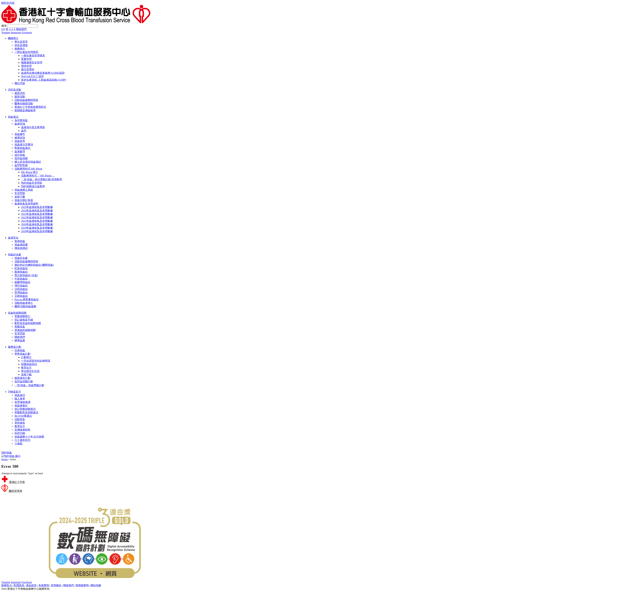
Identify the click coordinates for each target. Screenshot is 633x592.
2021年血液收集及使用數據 (37, 221)
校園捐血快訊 (29, 364)
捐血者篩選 (21, 244)
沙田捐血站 (21, 289)
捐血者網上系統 (24, 189)
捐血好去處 (21, 258)
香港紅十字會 (16, 482)
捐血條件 (20, 134)
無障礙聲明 (82, 585)
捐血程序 (20, 141)
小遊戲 (18, 443)
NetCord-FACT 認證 (32, 76)
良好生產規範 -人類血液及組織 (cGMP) (43, 79)
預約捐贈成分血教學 (33, 186)
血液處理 (20, 151)
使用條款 (56, 585)
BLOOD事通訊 (23, 415)
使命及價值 (21, 45)
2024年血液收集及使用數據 (37, 210)
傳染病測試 (21, 248)
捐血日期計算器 (24, 200)
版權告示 (7, 585)
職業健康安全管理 (31, 62)
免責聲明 (44, 585)
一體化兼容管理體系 (26, 52)
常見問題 (20, 193)
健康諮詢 (20, 137)
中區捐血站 (21, 278)
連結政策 (31, 585)
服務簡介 (20, 48)
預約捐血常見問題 (31, 182)
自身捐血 (20, 350)
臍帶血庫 (20, 340)
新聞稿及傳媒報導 (25, 110)
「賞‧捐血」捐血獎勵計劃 (29, 385)
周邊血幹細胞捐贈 (25, 330)
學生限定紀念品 (30, 371)
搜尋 (4, 25)
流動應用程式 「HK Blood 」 (38, 175)
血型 (23, 130)
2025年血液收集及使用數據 (37, 207)
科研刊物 (20, 433)
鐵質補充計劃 (22, 378)
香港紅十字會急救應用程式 (30, 107)
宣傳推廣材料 (22, 429)
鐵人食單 (20, 398)
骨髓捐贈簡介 (22, 316)
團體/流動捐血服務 (25, 306)
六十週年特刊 (22, 440)
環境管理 (26, 66)
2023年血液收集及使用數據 (37, 214)
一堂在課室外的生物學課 (35, 360)
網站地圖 (95, 585)
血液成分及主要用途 (33, 127)
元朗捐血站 (21, 296)
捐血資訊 (20, 395)
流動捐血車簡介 (24, 303)
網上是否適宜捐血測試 (28, 161)
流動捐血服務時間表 (26, 100)
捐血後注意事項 (24, 144)
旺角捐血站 (21, 268)
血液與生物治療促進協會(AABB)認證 (43, 72)
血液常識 (20, 123)
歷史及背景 (21, 41)
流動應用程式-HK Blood (28, 168)
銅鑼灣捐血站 (22, 282)
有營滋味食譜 (22, 402)
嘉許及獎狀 (27, 69)
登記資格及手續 (24, 319)
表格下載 (20, 196)
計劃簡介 (26, 357)
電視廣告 (20, 422)
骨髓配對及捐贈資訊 (26, 412)
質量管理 (26, 59)
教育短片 (26, 367)
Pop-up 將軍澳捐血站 (27, 299)
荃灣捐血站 (21, 292)
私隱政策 (19, 585)
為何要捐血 (21, 120)
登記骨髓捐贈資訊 (25, 409)
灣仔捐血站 (21, 285)
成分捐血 (20, 154)
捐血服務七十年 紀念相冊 (29, 436)
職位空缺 (20, 83)
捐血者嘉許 (21, 405)
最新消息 (20, 93)
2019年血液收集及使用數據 (37, 227)
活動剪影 (20, 419)
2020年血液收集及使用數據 (37, 224)
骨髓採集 (20, 326)
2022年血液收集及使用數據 (37, 217)
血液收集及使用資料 (26, 203)
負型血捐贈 (21, 158)
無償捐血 (20, 241)
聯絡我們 (21, 29)
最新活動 (20, 96)
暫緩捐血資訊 (22, 148)
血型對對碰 (21, 165)
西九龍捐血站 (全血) (26, 275)
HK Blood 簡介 (29, 172)
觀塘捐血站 (21, 271)
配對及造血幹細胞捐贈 (28, 323)
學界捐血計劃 (22, 353)
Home (4, 459)
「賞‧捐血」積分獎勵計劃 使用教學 (41, 179)
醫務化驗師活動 (24, 103)
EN (3, 29)
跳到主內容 (8, 2)
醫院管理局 (15, 491)
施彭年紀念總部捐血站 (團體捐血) (34, 264)
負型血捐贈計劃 (24, 381)
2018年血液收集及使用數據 (37, 231)
